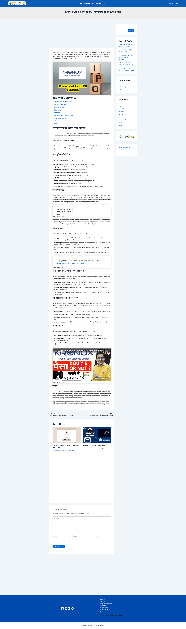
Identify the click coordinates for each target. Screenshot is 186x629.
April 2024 (121, 114)
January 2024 (122, 122)
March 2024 (122, 117)
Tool (105, 3)
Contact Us (103, 601)
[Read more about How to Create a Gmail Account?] (97, 435)
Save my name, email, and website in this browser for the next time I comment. (72, 541)
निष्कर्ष (55, 124)
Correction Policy (105, 607)
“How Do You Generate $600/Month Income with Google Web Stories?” (126, 64)
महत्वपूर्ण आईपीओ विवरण (59, 107)
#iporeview (65, 263)
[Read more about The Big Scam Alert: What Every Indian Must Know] (67, 435)
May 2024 (121, 111)
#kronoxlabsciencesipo (93, 262)
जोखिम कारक (57, 121)
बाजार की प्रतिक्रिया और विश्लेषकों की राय (63, 115)
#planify (63, 262)
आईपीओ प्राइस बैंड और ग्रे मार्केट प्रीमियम (63, 101)
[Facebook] (170, 3)
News (120, 89)
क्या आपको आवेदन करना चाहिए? (61, 118)
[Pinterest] (177, 3)
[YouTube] (175, 3)
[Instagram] (172, 3)
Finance (98, 3)
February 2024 (123, 119)
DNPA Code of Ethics (106, 609)
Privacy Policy (104, 611)
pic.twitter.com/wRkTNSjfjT (78, 263)
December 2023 (123, 125)
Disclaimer (103, 605)
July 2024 (121, 106)
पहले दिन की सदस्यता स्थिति (60, 104)
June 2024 (121, 108)
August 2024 (122, 103)
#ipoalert (59, 263)
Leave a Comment (57, 450)
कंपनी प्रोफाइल (57, 110)
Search (120, 28)
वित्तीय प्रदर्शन (57, 112)
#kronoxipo (69, 262)
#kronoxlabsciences (80, 262)
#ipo (102, 262)
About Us (102, 599)
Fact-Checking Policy (106, 603)
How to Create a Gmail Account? (94, 445)
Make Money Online (86, 3)
